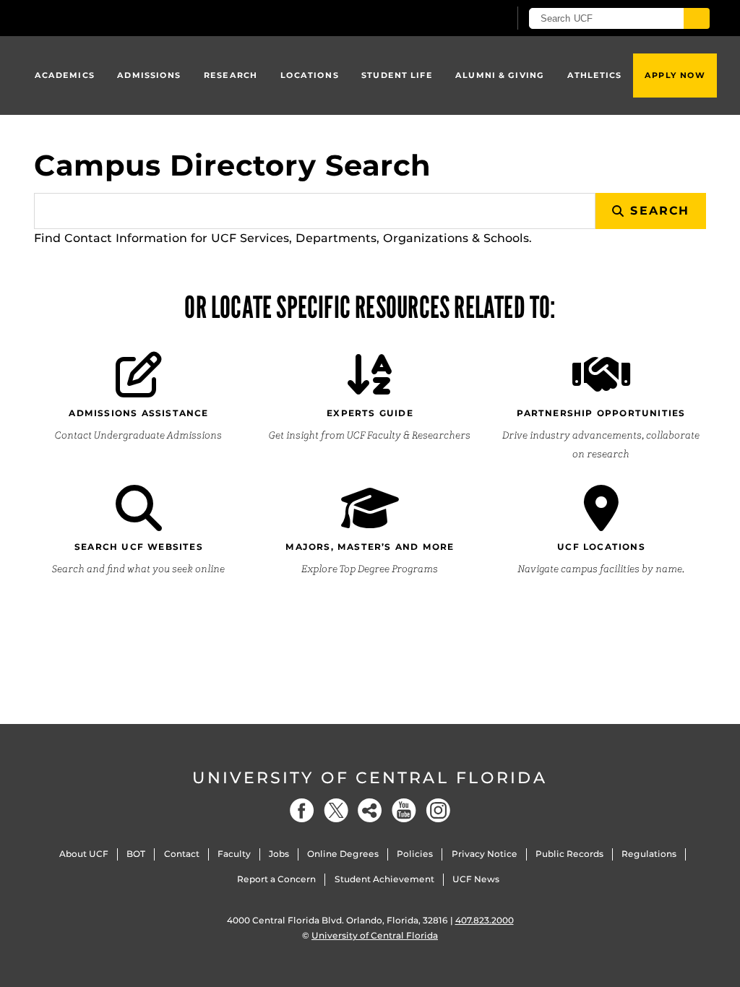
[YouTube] (404, 810)
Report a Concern (276, 879)
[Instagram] (438, 810)
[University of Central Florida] (137, 18)
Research (230, 75)
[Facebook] (302, 810)
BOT (135, 853)
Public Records (569, 853)
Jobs (279, 853)
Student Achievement (384, 879)
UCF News (475, 879)
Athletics (594, 75)
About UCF (83, 853)
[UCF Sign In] (462, 19)
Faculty (234, 853)
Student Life (396, 75)
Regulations (648, 853)
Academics (65, 75)
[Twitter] (336, 810)
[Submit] (697, 18)
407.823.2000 (484, 920)
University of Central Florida (370, 778)
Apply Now (675, 75)
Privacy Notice (484, 853)
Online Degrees (343, 853)
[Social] (370, 810)
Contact (181, 853)
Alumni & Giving (499, 75)
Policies (415, 853)
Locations (309, 75)
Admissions (149, 75)
